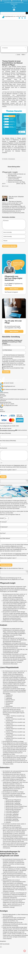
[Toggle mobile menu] (25, 18)
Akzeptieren (3, 941)
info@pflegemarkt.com (6, 0)
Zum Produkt (5, 186)
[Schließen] (0, 576)
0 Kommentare (11, 159)
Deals (1, 397)
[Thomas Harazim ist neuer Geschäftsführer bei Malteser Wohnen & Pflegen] (14, 109)
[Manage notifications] (24, 951)
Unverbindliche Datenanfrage (7, 430)
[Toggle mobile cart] (19, 18)
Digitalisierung (3, 399)
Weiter (23, 54)
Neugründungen (4, 402)
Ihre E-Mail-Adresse (7, 350)
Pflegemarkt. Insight (10, 172)
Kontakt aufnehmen (22, 430)
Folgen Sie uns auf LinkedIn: (7, 404)
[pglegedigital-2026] (14, 254)
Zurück (18, 54)
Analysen (2, 394)
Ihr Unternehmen (6, 345)
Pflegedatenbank (14, 4)
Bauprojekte (3, 396)
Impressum (3, 423)
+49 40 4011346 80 (16, 0)
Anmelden (14, 7)
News (9, 402)
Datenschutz (21, 355)
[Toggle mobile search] (22, 18)
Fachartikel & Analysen (13, 399)
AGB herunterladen (4, 944)
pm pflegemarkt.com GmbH (11, 405)
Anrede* (2, 518)
